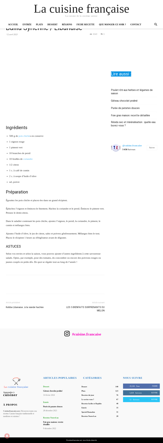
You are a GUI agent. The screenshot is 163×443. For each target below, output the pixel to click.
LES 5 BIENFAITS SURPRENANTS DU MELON (85, 309)
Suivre (152, 147)
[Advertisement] (134, 40)
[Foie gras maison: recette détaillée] (74, 420)
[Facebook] (44, 41)
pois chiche (24, 136)
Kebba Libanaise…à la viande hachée (25, 307)
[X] (51, 41)
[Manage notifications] (7, 436)
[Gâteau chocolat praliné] (74, 389)
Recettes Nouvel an (51, 418)
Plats (39, 24)
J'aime (155, 386)
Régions (67, 24)
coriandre (28, 159)
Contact (135, 24)
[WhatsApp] (66, 41)
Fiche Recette (86, 24)
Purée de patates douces (125, 108)
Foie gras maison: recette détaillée (130, 115)
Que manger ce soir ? (112, 24)
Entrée (27, 24)
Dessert (52, 24)
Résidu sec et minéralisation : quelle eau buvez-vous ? (133, 124)
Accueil (13, 24)
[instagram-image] (118, 162)
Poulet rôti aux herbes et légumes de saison (132, 92)
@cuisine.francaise (132, 145)
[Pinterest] (59, 41)
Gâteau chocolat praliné (124, 100)
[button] (155, 25)
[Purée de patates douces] (74, 404)
